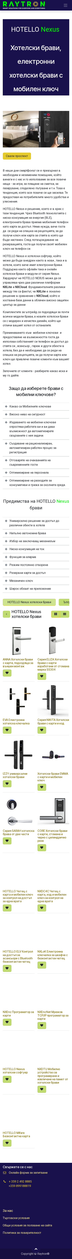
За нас (8, 1211)
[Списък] (64, 614)
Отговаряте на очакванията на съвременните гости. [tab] (30, 462)
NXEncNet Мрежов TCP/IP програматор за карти (52, 1015)
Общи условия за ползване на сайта (27, 1225)
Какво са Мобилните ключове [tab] (30, 406)
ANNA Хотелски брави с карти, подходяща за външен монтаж (18, 663)
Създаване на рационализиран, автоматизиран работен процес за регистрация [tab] (32, 448)
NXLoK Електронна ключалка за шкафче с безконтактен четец (52, 955)
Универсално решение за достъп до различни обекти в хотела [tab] (34, 523)
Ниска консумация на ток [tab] (26, 549)
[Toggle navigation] (65, 5)
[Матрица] (55, 614)
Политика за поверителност (22, 1232)
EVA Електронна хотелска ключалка (16, 721)
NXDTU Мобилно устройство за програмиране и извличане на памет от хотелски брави (52, 1075)
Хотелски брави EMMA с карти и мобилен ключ (52, 777)
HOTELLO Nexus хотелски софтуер (15, 1070)
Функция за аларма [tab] (22, 557)
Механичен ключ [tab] (21, 581)
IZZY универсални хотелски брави (15, 775)
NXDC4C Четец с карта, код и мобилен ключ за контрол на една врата (51, 896)
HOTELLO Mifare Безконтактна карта (16, 1134)
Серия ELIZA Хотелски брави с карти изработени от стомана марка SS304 (53, 664)
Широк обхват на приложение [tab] (30, 588)
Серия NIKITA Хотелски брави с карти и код (53, 721)
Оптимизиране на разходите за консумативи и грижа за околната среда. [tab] (37, 483)
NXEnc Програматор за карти (18, 1013)
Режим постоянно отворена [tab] (28, 565)
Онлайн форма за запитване (28, 1172)
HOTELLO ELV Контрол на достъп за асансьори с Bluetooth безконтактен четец (18, 956)
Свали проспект (17, 156)
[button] (7, 672)
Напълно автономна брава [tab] (28, 533)
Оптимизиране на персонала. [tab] (29, 472)
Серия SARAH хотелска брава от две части (18, 832)
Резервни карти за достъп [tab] (27, 573)
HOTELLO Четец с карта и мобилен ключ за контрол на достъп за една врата (18, 896)
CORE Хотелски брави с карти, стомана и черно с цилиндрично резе (52, 836)
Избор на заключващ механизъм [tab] (32, 541)
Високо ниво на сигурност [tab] (27, 414)
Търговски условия (16, 1218)
